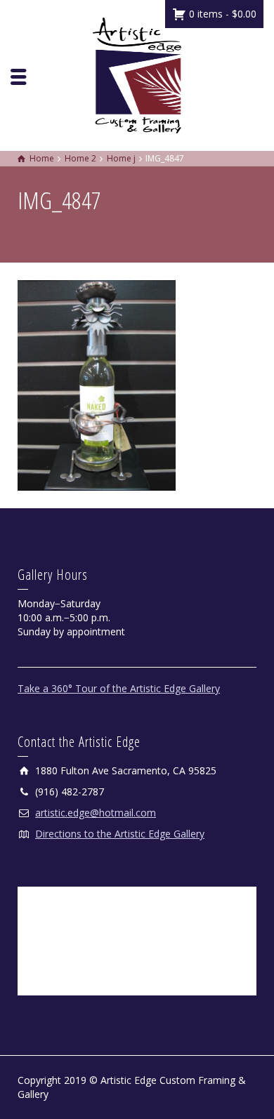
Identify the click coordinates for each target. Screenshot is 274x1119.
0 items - (221, 13)
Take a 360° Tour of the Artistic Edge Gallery (119, 688)
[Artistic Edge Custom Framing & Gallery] (137, 74)
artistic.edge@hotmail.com (95, 812)
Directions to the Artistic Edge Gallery (119, 833)
